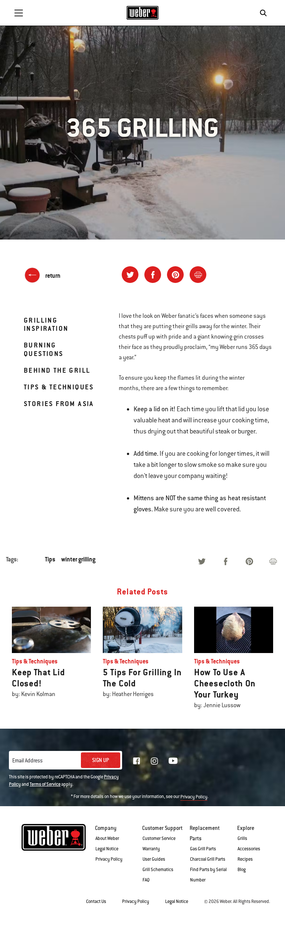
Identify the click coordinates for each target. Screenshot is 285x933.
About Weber (107, 838)
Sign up (100, 760)
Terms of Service (45, 784)
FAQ (146, 880)
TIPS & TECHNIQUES (59, 387)
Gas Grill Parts (203, 849)
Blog (242, 870)
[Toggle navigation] (18, 13)
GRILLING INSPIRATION (46, 324)
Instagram (154, 760)
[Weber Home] (143, 12)
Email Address (27, 760)
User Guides (153, 859)
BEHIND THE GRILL (57, 370)
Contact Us (96, 901)
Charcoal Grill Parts (207, 859)
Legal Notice (106, 849)
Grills (242, 838)
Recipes (245, 859)
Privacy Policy (193, 797)
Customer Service (159, 838)
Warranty (151, 849)
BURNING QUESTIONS (43, 349)
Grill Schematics (157, 870)
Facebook (136, 760)
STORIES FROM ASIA (59, 403)
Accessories (249, 849)
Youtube (173, 761)
